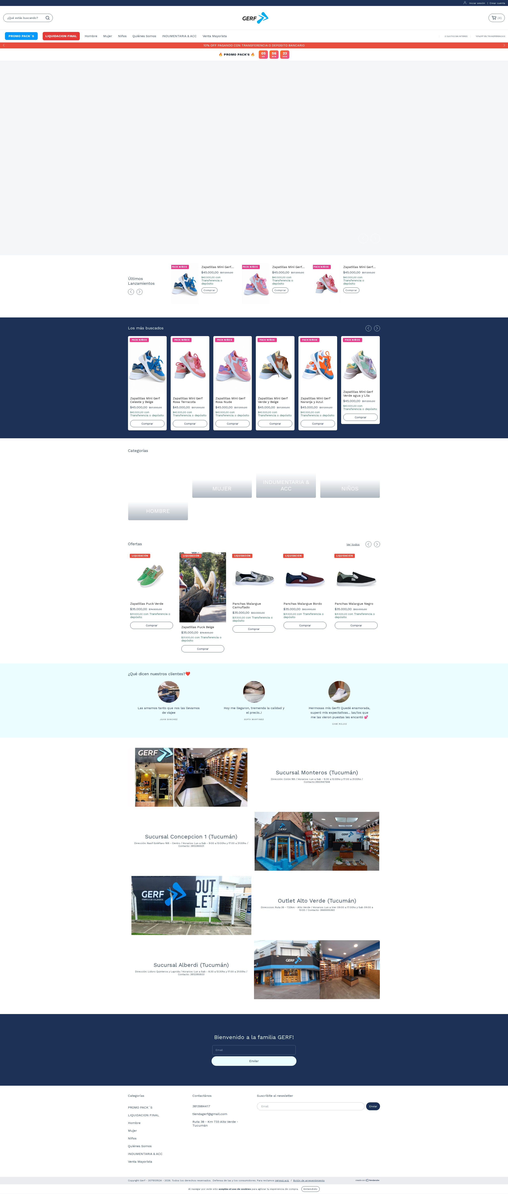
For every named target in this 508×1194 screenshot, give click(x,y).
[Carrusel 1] (254, 157)
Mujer (107, 36)
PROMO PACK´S (21, 36)
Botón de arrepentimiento (309, 1180)
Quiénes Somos (144, 36)
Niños (122, 36)
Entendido (311, 1189)
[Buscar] (48, 17)
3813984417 (201, 1106)
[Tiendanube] (367, 1181)
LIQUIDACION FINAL (61, 36)
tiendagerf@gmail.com (209, 1114)
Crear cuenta (497, 3)
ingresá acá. (282, 1180)
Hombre (91, 36)
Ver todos (353, 544)
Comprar (209, 290)
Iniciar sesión (477, 3)
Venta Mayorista (215, 36)
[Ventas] (498, 1184)
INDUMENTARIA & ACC (179, 36)
